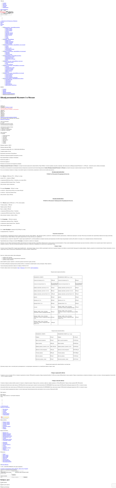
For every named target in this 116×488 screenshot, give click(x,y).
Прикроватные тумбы (9, 67)
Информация (5, 7)
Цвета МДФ (5, 457)
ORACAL (5, 458)
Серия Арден (8, 80)
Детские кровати (8, 76)
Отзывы (4, 6)
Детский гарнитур (9, 74)
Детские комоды (8, 75)
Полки (6, 60)
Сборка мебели (6, 414)
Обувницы (7, 53)
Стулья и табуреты (9, 64)
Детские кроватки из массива (11, 77)
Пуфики (7, 38)
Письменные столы (9, 57)
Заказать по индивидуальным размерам (8, 117)
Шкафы (4, 91)
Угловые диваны (8, 29)
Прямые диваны (8, 28)
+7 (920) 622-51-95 (4, 20)
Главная (4, 3)
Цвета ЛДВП (5, 456)
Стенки (6, 45)
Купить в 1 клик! (9, 107)
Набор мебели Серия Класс (11, 85)
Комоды (7, 46)
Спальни (7, 66)
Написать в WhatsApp (12, 20)
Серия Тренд (8, 82)
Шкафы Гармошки (9, 42)
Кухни (6, 63)
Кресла (6, 36)
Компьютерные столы (9, 56)
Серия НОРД (8, 81)
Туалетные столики (9, 68)
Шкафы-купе (8, 40)
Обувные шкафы (8, 54)
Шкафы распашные (9, 41)
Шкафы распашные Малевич (9, 93)
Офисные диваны (9, 33)
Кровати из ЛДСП (9, 69)
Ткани (4, 454)
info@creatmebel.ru (4, 9)
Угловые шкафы (8, 43)
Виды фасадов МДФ (7, 461)
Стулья (6, 37)
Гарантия (5, 412)
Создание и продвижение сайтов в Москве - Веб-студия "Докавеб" (14, 468)
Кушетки (7, 31)
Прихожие (7, 52)
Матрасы (7, 71)
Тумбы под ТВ (8, 48)
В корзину (3, 107)
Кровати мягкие (8, 34)
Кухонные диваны (9, 32)
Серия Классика (8, 83)
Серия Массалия (8, 79)
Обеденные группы (9, 62)
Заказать (13, 474)
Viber (18, 267)
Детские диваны (8, 30)
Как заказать (5, 409)
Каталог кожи (6, 459)
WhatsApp (22, 267)
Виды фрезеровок (6, 460)
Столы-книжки (8, 50)
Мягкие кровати (8, 70)
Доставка (5, 410)
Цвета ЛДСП (5, 455)
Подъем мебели (6, 413)
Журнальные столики (9, 49)
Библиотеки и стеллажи (10, 58)
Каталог (4, 4)
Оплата (4, 411)
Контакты (5, 5)
